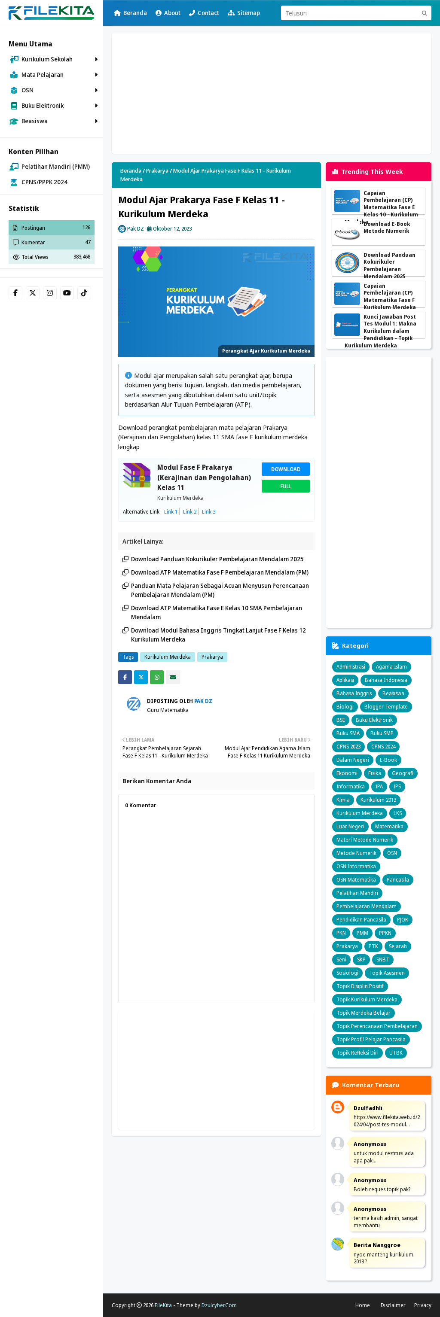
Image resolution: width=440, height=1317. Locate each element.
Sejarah (398, 946)
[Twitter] (141, 677)
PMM (362, 933)
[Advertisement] (271, 93)
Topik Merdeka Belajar (363, 1012)
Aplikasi (345, 680)
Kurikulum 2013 (378, 799)
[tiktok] (84, 292)
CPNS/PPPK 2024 (44, 182)
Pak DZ (135, 228)
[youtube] (67, 292)
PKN (341, 933)
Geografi (402, 773)
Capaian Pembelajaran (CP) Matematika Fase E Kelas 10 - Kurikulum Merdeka (381, 207)
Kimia (343, 799)
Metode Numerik (356, 853)
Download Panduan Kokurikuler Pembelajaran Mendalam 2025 (217, 559)
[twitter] (33, 292)
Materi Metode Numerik (364, 839)
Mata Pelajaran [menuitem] (42, 74)
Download (285, 468)
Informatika (350, 786)
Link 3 (208, 511)
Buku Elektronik (374, 720)
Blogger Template (386, 706)
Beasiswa (393, 693)
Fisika (374, 773)
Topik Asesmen (387, 972)
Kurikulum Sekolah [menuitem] (47, 59)
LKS (398, 813)
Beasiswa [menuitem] (34, 121)
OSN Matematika (356, 879)
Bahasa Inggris (354, 693)
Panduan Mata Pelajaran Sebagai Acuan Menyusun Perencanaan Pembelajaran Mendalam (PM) (220, 590)
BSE (340, 720)
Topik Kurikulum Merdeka (366, 999)
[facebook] (15, 292)
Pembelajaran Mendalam (366, 906)
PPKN (385, 933)
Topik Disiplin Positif (360, 986)
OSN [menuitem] (27, 90)
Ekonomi (347, 773)
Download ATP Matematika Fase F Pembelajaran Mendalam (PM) (220, 572)
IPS (397, 786)
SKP (361, 959)
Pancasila (398, 879)
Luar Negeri (350, 826)
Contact (208, 13)
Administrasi (350, 666)
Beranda (135, 13)
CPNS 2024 (383, 746)
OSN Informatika (356, 866)
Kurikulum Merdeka (180, 498)
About (172, 13)
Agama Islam (391, 666)
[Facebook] (125, 677)
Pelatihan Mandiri (357, 893)
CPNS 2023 (348, 746)
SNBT (382, 959)
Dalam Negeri (352, 759)
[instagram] (50, 292)
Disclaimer (393, 1305)
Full (285, 486)
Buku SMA (348, 733)
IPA (379, 786)
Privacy (422, 1305)
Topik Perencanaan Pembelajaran (377, 1026)
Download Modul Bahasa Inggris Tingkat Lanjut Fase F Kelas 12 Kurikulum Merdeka (218, 634)
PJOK (402, 919)
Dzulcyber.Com (219, 1305)
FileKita (163, 1305)
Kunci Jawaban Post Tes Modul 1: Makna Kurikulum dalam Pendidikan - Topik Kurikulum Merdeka (380, 331)
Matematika (389, 826)
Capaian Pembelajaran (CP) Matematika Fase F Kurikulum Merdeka (390, 297)
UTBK (396, 1052)
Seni (341, 959)
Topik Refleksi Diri (357, 1052)
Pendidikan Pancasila (361, 919)
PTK (373, 946)
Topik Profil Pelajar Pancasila (371, 1039)
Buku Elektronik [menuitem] (42, 105)
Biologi (345, 706)
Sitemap (248, 13)
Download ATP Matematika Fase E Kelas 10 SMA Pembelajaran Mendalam (216, 612)
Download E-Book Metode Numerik (387, 228)
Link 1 (170, 511)
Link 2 (189, 511)
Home (362, 1305)
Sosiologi (347, 972)
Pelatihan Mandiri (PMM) (55, 166)
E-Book (388, 759)
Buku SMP (382, 733)
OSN (392, 853)
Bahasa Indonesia (386, 680)
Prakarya (157, 170)
